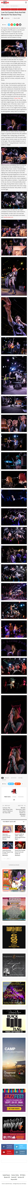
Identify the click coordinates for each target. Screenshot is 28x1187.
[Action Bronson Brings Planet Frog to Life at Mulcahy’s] (7, 845)
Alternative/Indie (6, 9)
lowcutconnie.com (8, 217)
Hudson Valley (15, 1175)
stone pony (4, 779)
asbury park (7, 777)
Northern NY (21, 1177)
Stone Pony (17, 98)
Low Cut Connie (13, 777)
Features (17, 831)
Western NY (7, 1177)
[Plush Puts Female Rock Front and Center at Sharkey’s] (20, 845)
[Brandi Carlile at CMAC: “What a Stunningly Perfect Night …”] (20, 829)
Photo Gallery (22, 9)
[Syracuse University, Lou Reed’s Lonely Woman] (7, 829)
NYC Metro (22, 1175)
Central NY (13, 1177)
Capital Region (6, 1175)
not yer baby (20, 777)
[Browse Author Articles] (14, 791)
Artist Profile (6, 831)
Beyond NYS (14, 9)
